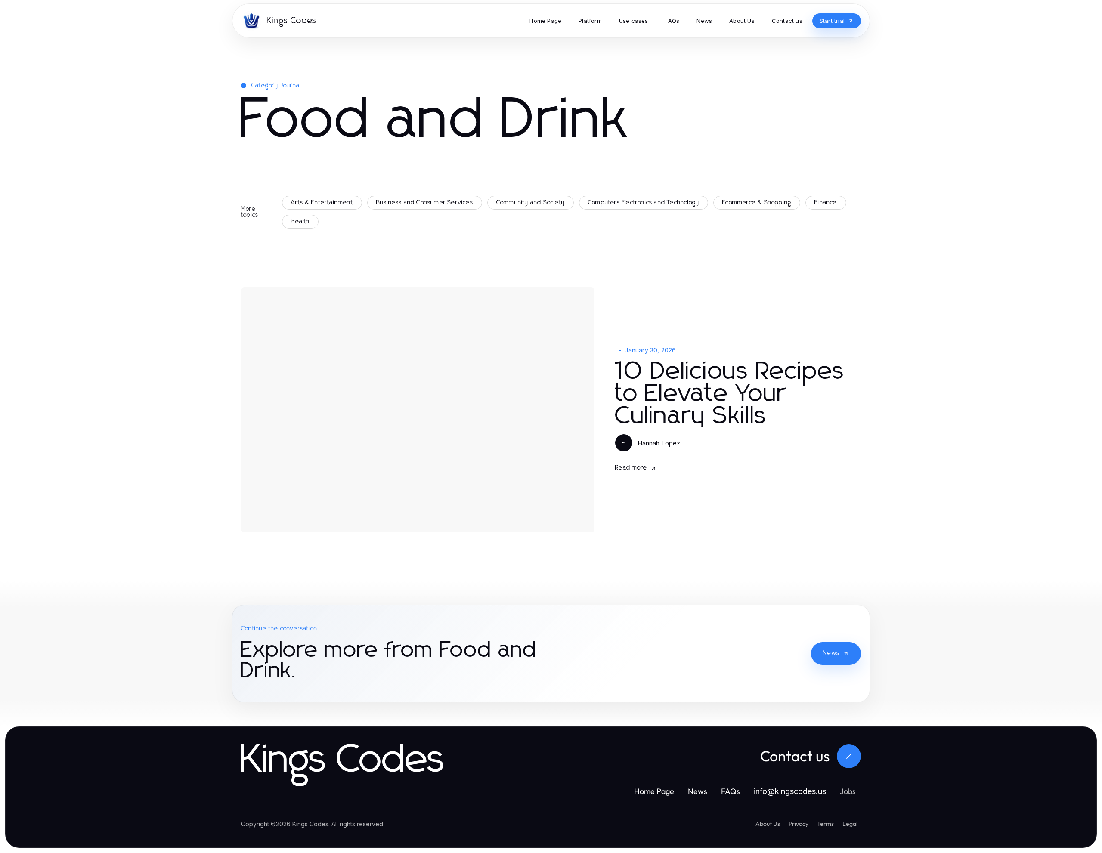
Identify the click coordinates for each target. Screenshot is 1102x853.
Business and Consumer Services (424, 203)
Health (300, 222)
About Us (767, 824)
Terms (825, 824)
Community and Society (530, 203)
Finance (825, 203)
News (831, 653)
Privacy (798, 824)
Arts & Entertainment (322, 203)
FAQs (730, 791)
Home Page (654, 791)
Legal (849, 824)
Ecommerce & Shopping (756, 203)
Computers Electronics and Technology (643, 203)
